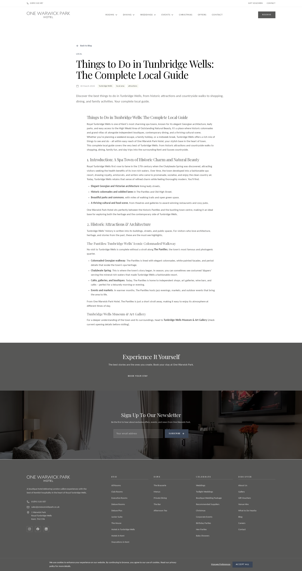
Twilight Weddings (204, 492)
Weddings (146, 15)
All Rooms (116, 485)
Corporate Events (204, 517)
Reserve (266, 15)
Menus (157, 492)
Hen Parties (201, 529)
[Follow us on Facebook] (38, 529)
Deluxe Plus (116, 511)
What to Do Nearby (247, 511)
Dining (127, 15)
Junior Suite (116, 517)
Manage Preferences (220, 564)
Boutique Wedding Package (209, 498)
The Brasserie (160, 485)
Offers (202, 15)
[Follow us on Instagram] (29, 529)
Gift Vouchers (255, 3)
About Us (242, 485)
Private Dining (160, 498)
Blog (240, 517)
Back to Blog (86, 46)
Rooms (110, 15)
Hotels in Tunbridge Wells (123, 529)
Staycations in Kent (120, 542)
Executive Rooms (119, 498)
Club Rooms (117, 492)
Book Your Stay (138, 376)
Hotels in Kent (117, 536)
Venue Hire (243, 504)
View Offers (166, 376)
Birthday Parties (203, 523)
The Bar (157, 504)
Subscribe (174, 433)
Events (166, 15)
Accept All (242, 564)
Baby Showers (202, 536)
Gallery (241, 492)
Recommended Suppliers (207, 504)
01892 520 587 (36, 3)
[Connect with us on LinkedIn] (46, 529)
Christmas (185, 15)
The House (116, 523)
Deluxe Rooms (118, 504)
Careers (241, 523)
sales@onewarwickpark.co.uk (45, 507)
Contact (271, 3)
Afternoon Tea (160, 511)
